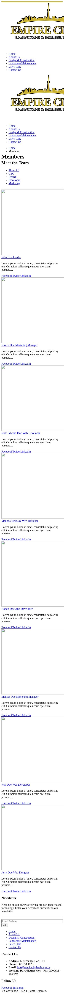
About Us (14, 56)
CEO (11, 173)
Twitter (16, 275)
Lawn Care (15, 66)
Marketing (14, 183)
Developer (14, 180)
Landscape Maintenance (22, 63)
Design (13, 176)
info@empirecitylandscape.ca (33, 967)
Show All (14, 170)
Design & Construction (21, 60)
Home (12, 53)
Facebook (6, 275)
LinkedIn (25, 275)
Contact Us (15, 69)
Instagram (18, 987)
